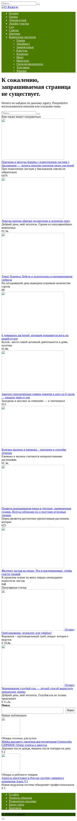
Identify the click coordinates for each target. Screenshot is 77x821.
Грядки (13, 16)
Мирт (20, 57)
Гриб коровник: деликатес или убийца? (26, 632)
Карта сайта (16, 804)
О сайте (14, 794)
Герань (20, 40)
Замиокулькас (25, 47)
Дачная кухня (17, 20)
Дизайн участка (19, 23)
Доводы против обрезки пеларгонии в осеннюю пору (35, 220)
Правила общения (20, 797)
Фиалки (21, 70)
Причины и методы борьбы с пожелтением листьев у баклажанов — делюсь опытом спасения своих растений (37, 163)
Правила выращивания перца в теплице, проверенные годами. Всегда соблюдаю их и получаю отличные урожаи (36, 512)
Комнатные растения (22, 37)
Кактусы (21, 50)
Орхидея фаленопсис (29, 64)
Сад (11, 26)
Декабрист (23, 43)
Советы (14, 30)
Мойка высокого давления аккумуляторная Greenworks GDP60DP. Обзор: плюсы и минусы (36, 743)
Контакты (15, 808)
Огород (14, 13)
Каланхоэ (22, 53)
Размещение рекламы (22, 801)
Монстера (22, 60)
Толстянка (23, 67)
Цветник (14, 33)
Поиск (5, 705)
